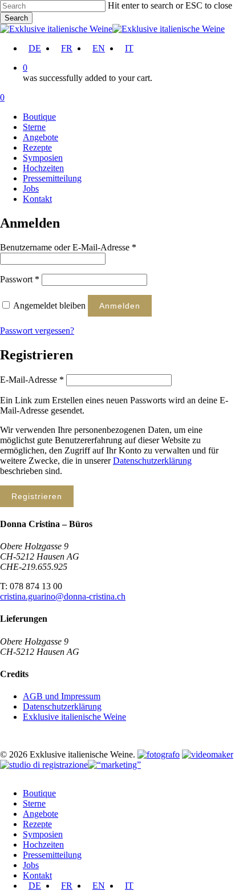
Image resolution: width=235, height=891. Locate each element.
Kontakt (37, 875)
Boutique (39, 793)
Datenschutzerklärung (152, 460)
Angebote (40, 814)
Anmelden (119, 305)
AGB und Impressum (61, 696)
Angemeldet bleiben (50, 305)
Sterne (34, 803)
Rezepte (37, 824)
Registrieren (36, 496)
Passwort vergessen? (37, 330)
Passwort (19, 279)
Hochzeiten (43, 844)
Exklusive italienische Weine (74, 717)
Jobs (31, 865)
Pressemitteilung (52, 855)
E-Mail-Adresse (32, 379)
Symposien (43, 834)
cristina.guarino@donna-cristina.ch (62, 596)
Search (16, 18)
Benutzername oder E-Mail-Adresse (68, 247)
